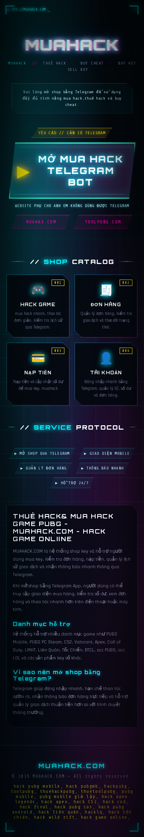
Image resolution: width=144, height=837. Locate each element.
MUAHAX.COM (41, 222)
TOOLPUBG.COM (103, 222)
